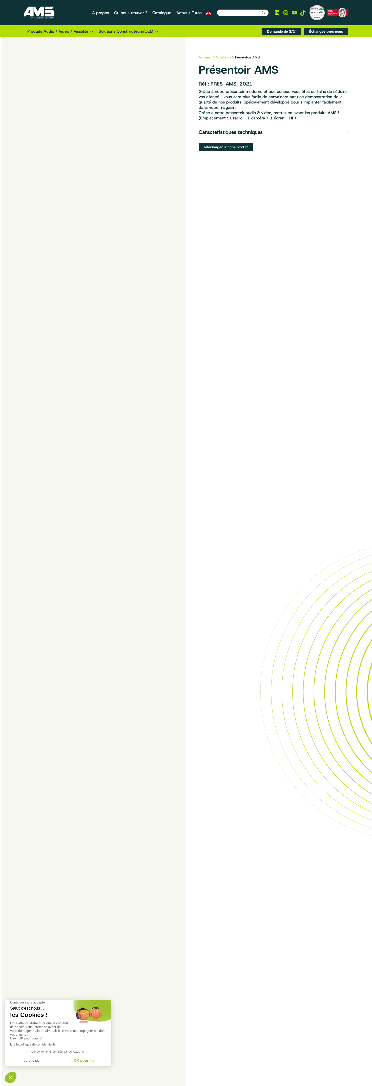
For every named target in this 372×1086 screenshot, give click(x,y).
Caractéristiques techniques (231, 132)
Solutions (223, 57)
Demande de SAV (281, 31)
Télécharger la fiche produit (226, 147)
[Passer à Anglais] (208, 13)
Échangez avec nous (326, 31)
